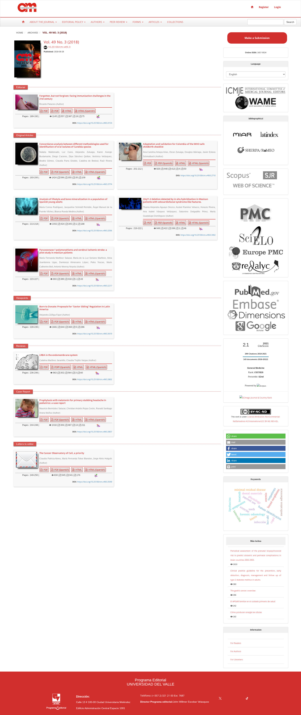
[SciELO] (256, 234)
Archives (33, 32)
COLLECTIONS (175, 22)
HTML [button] (68, 111)
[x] (220, 698)
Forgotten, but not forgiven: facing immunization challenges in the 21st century (74, 97)
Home (19, 32)
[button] (255, 436)
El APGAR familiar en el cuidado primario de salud (252, 601)
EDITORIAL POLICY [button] (73, 22)
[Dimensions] (255, 314)
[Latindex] (269, 134)
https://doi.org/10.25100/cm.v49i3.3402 (198, 235)
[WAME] (256, 102)
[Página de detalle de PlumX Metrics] (98, 117)
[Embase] (256, 303)
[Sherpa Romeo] (256, 149)
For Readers (235, 643)
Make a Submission (257, 38)
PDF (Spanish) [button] (61, 172)
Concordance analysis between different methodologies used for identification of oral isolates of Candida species (74, 145)
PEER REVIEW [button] (118, 22)
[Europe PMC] (255, 251)
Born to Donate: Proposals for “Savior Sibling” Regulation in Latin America (74, 308)
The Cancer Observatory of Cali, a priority (61, 453)
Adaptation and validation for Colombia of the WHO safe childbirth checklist (173, 145)
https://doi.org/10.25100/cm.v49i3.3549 (94, 481)
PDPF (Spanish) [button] (62, 367)
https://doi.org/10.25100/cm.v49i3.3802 (94, 379)
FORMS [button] (137, 22)
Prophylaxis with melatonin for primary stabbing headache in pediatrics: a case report (72, 402)
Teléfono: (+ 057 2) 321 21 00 (156, 695)
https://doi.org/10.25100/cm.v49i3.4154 (94, 123)
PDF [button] (45, 111)
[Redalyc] (256, 266)
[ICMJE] (255, 90)
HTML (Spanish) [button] (86, 111)
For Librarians (236, 659)
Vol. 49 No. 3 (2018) (61, 41)
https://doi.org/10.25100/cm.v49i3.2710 (198, 175)
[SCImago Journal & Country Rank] (256, 397)
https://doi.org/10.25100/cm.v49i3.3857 (94, 431)
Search (290, 22)
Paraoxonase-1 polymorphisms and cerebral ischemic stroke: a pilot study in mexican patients (73, 251)
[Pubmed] (256, 290)
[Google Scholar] (256, 326)
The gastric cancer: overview (243, 590)
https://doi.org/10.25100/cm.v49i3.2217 (94, 285)
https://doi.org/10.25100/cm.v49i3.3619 (94, 333)
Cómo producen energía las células (246, 612)
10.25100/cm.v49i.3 (59, 46)
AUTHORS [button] (97, 22)
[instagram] (233, 698)
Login (277, 7)
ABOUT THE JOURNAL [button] (42, 22)
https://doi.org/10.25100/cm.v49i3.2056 (94, 230)
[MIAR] (242, 134)
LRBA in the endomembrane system (58, 355)
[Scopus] (239, 175)
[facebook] (227, 698)
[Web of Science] (254, 185)
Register (264, 7)
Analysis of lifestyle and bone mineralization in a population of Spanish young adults (73, 200)
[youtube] (240, 698)
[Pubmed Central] (256, 212)
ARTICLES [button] (154, 22)
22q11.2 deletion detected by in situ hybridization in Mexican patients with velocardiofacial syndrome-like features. (175, 200)
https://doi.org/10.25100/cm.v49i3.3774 (94, 184)
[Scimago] (270, 175)
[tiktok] (247, 698)
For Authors (235, 651)
